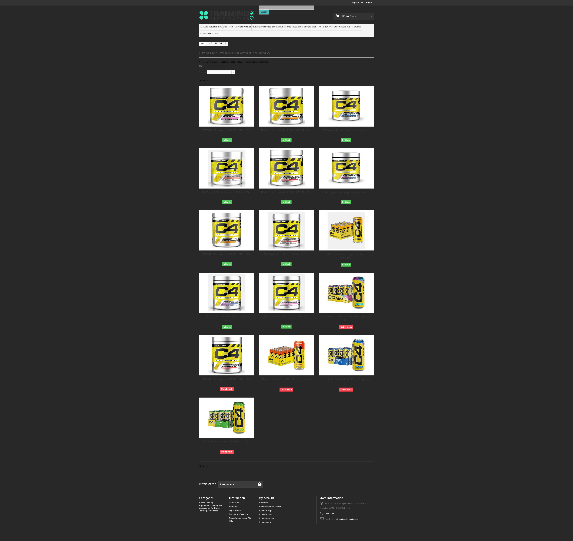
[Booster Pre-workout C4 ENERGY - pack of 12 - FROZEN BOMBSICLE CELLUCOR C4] (346, 355)
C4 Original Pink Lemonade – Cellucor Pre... (286, 316)
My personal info (266, 518)
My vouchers (265, 522)
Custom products (337, 27)
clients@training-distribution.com (345, 519)
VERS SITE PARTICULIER (209, 33)
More (201, 66)
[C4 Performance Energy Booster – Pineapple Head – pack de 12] (346, 230)
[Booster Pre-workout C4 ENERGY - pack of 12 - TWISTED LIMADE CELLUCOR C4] (227, 417)
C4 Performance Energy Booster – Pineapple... (346, 256)
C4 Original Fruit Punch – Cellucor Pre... (286, 254)
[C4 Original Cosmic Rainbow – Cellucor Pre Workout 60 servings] (227, 292)
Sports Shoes (290, 27)
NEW (220, 27)
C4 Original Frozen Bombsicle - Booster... (346, 130)
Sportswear (277, 27)
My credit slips (265, 510)
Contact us (234, 503)
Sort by (202, 72)
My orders (263, 503)
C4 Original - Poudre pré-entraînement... (346, 192)
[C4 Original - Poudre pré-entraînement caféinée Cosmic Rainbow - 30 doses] (346, 168)
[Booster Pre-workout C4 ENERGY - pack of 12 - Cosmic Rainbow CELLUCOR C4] (346, 292)
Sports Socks (304, 27)
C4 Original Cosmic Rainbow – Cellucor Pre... (227, 318)
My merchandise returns (270, 506)
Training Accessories (261, 27)
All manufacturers (208, 27)
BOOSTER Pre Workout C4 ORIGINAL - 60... (226, 254)
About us (233, 506)
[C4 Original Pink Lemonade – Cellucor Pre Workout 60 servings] (286, 292)
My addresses (265, 514)
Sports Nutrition (320, 27)
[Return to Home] (202, 44)
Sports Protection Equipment (237, 27)
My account (266, 498)
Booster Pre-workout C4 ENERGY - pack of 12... (346, 318)
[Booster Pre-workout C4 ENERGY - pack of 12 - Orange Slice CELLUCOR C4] (286, 355)
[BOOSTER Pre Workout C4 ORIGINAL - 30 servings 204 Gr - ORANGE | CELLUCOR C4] (286, 106)
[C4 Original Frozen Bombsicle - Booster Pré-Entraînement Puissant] (346, 106)
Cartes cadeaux (354, 27)
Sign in (369, 2)
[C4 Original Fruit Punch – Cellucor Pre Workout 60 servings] (286, 230)
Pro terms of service (238, 514)
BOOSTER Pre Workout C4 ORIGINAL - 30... (226, 130)
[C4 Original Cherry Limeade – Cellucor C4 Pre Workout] (227, 168)
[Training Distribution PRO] (226, 15)
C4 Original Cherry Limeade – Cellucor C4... (226, 192)
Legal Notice (235, 510)
